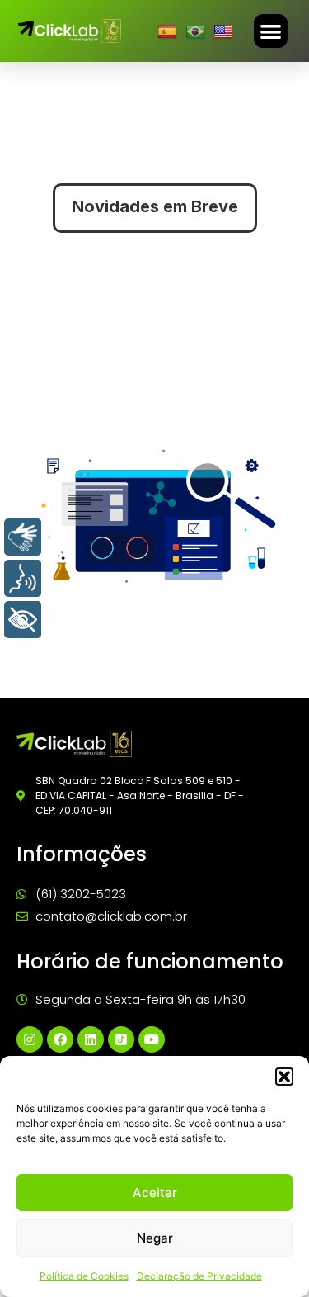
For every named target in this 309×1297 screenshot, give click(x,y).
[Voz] (22, 578)
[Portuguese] (197, 31)
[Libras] (22, 537)
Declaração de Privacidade (199, 1276)
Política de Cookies (84, 1276)
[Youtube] (151, 1039)
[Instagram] (29, 1039)
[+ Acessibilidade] (22, 619)
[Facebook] (60, 1039)
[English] (225, 31)
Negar (155, 1238)
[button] (284, 1076)
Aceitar (155, 1192)
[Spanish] (169, 31)
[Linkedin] (90, 1039)
